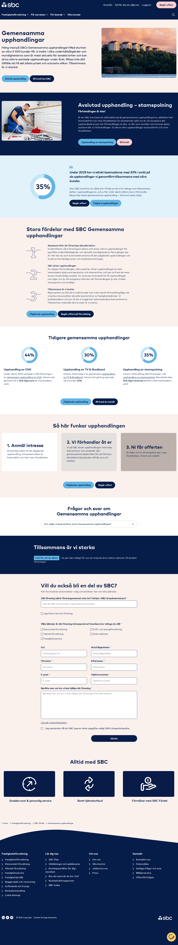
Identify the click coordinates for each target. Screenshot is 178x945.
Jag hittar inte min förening (58, 613)
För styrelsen (38, 14)
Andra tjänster (100, 634)
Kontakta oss (142, 859)
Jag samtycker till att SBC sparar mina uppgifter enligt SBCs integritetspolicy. (87, 728)
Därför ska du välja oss (127, 4)
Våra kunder (74, 14)
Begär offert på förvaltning (76, 314)
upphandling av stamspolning (139, 377)
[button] (32, 121)
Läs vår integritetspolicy (54, 722)
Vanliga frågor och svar (148, 868)
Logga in (146, 4)
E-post (45, 674)
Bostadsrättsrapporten (61, 880)
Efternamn (97, 661)
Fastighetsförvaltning (16, 859)
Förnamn (46, 661)
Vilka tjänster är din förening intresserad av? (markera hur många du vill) (81, 623)
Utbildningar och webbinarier (64, 864)
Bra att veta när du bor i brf (63, 876)
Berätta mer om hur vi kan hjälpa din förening (66, 688)
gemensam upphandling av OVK (24, 377)
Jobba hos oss (100, 868)
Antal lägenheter (100, 647)
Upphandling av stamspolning (97, 142)
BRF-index (54, 885)
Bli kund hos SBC (42, 78)
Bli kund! (124, 142)
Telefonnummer (100, 674)
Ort (43, 647)
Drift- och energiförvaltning (107, 629)
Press (95, 872)
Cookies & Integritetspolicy (45, 917)
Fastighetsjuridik (13, 877)
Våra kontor (99, 864)
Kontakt (107, 4)
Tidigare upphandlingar (105, 203)
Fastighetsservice (53, 638)
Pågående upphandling (42, 314)
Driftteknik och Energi (16, 886)
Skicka (114, 738)
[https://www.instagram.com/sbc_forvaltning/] (11, 917)
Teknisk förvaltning (53, 634)
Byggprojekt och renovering (19, 881)
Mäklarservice (143, 872)
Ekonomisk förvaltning (55, 629)
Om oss (96, 859)
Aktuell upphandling (15, 78)
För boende (56, 14)
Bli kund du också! (105, 401)
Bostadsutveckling (14, 890)
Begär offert (166, 4)
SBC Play (53, 859)
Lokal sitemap (12, 895)
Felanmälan (142, 864)
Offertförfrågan (144, 877)
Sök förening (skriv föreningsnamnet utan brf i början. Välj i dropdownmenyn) (83, 598)
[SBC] (10, 4)
